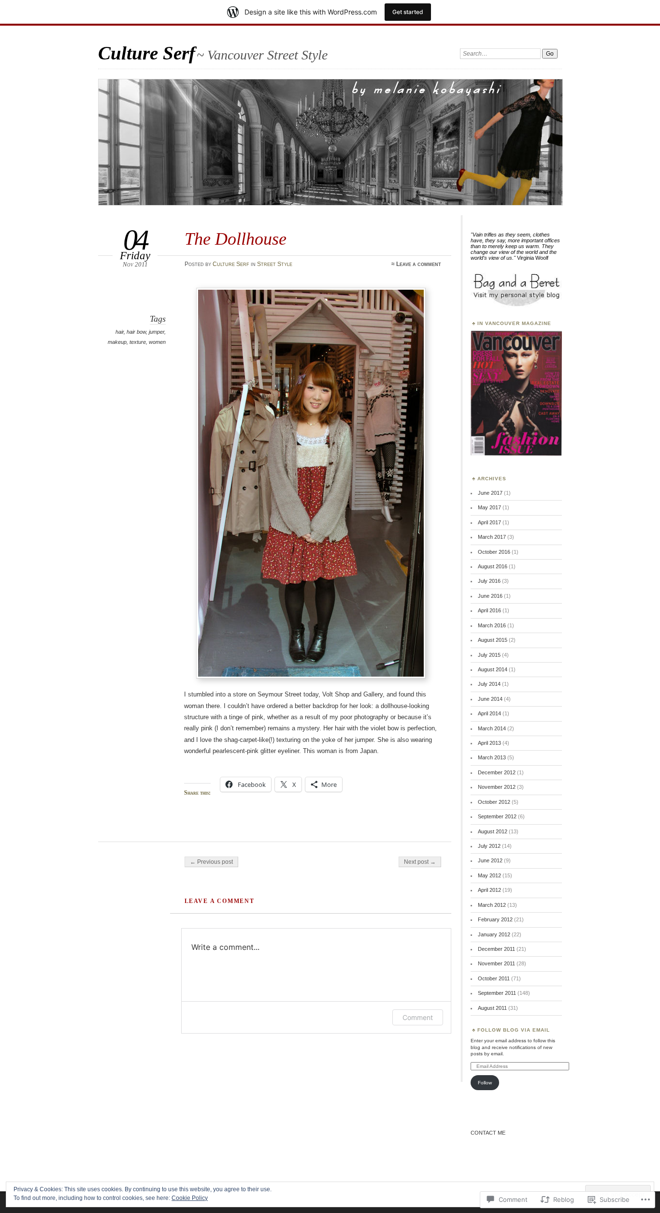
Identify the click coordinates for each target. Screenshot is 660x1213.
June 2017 (490, 493)
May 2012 (489, 875)
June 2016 (490, 596)
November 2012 (497, 787)
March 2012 (492, 905)
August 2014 (492, 669)
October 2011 (494, 978)
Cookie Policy (190, 1198)
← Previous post (211, 861)
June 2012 (490, 860)
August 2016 (492, 566)
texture (137, 342)
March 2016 (492, 625)
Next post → (420, 861)
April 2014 (489, 713)
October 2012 (494, 802)
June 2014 (490, 699)
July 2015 (489, 655)
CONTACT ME (488, 1133)
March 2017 (492, 537)
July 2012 (489, 846)
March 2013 (492, 757)
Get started (407, 11)
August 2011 (492, 1008)
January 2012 (494, 934)
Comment (417, 1017)
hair (119, 332)
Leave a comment (418, 264)
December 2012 (497, 772)
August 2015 (492, 640)
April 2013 (489, 743)
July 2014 (489, 684)
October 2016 (494, 552)
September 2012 (497, 816)
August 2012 (492, 831)
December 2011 (496, 949)
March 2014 (492, 728)
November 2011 (496, 963)
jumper (156, 332)
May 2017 (489, 507)
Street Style (274, 264)
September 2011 (497, 993)
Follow (485, 1082)
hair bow (136, 332)
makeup (117, 342)
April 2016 (489, 610)
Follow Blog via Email (513, 1030)
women (157, 342)
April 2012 (489, 890)
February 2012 (495, 919)
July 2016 (489, 581)
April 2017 (489, 522)
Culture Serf (146, 53)
